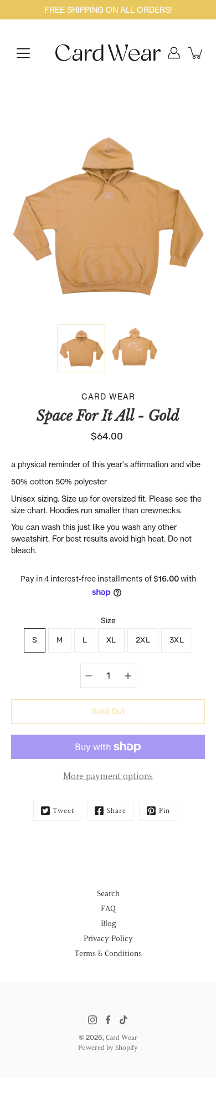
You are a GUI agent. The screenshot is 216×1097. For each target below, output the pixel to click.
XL (111, 640)
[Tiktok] (123, 1019)
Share (116, 810)
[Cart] (196, 53)
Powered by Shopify (108, 1047)
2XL (143, 640)
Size (108, 620)
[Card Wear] (108, 52)
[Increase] (128, 676)
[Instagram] (92, 1019)
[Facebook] (108, 1019)
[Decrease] (88, 676)
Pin (164, 810)
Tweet (63, 810)
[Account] (174, 53)
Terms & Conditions (108, 953)
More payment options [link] (108, 776)
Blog (108, 923)
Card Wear (121, 1037)
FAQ (108, 908)
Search (108, 893)
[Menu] (23, 53)
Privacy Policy (108, 938)
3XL (176, 640)
